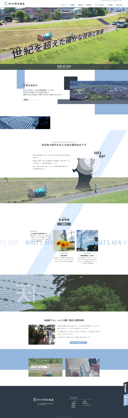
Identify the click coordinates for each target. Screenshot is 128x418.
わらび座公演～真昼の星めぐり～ (39, 233)
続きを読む (38, 241)
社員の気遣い (64, 255)
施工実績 (90, 5)
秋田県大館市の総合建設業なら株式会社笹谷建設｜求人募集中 (111, 0)
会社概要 (73, 5)
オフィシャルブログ (99, 5)
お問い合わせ (119, 5)
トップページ (64, 5)
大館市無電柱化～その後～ (87, 255)
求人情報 (33, 100)
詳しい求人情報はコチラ (79, 342)
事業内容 (81, 5)
